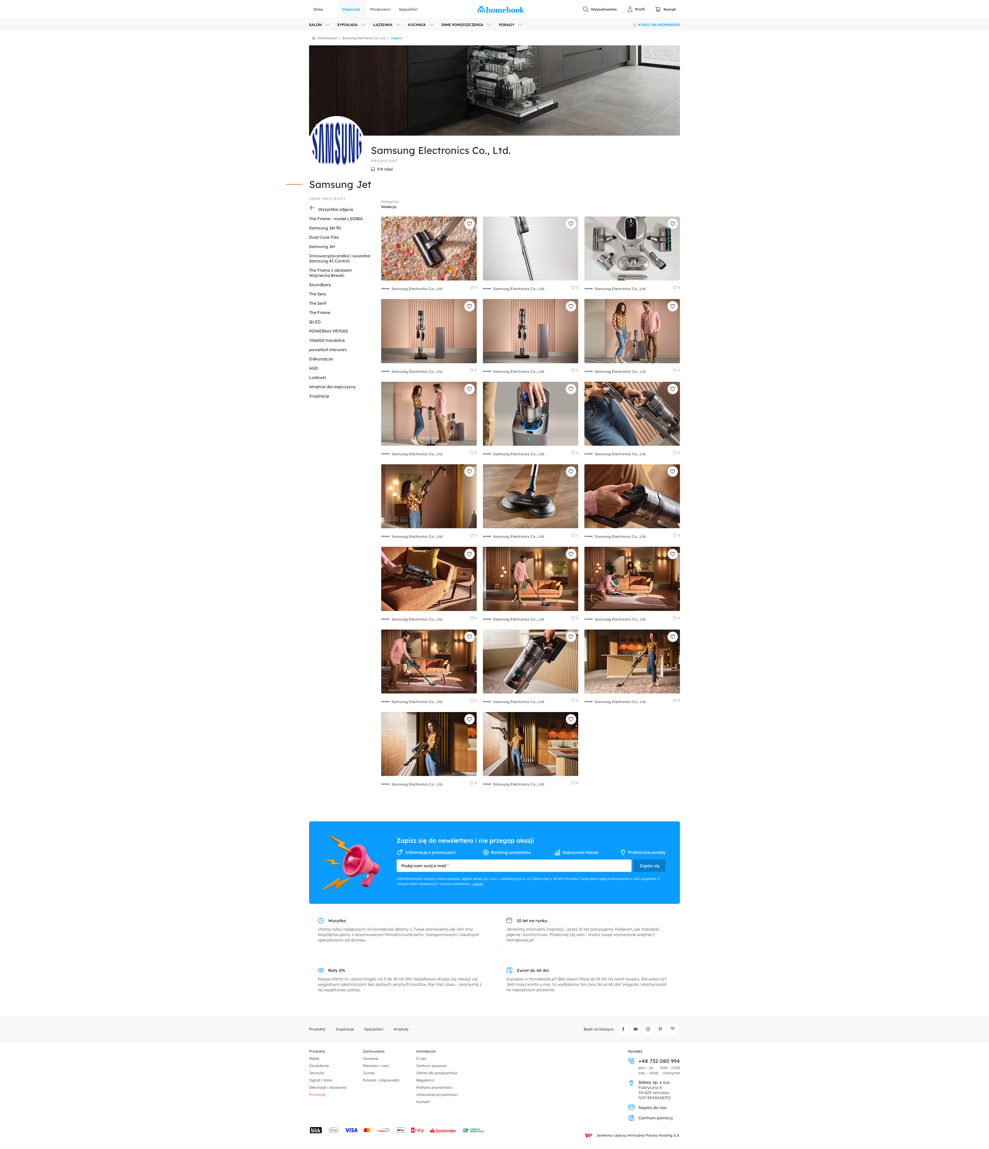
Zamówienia (374, 1051)
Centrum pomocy (655, 1117)
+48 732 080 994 (659, 1061)
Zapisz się (649, 865)
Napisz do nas (652, 1107)
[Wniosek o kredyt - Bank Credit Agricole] (473, 1130)
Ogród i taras (320, 1080)
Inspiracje (351, 9)
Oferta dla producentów (436, 1073)
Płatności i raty (376, 1065)
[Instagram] (648, 1029)
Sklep (318, 9)
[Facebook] (623, 1029)
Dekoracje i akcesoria (327, 1087)
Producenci (380, 9)
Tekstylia (316, 1073)
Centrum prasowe (431, 1065)
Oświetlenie (319, 1065)
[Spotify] (673, 1029)
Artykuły (401, 1029)
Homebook (426, 1051)
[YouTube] (635, 1029)
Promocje (317, 1094)
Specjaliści (408, 9)
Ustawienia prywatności (437, 1094)
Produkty (317, 1029)
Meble (314, 1058)
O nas (421, 1058)
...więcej (477, 884)
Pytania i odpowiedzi (381, 1080)
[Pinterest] (660, 1029)
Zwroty (369, 1073)
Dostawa (370, 1058)
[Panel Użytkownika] (636, 9)
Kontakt (423, 1102)
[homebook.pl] (501, 9)
